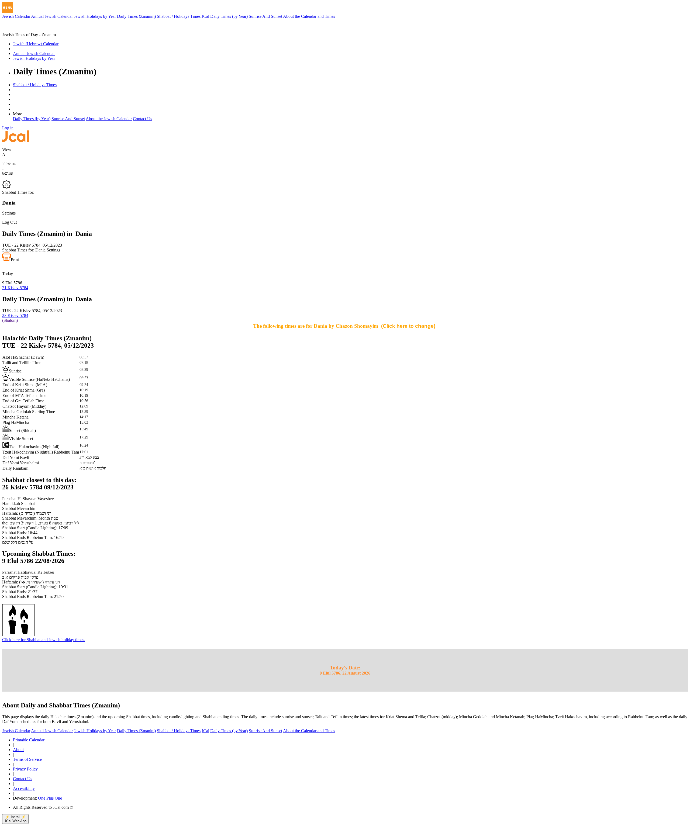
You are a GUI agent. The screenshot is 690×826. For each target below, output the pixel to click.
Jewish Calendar (16, 16)
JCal (205, 16)
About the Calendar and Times (309, 16)
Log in (7, 128)
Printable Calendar (28, 740)
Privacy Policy (25, 769)
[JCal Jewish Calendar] (25, 29)
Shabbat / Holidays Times (179, 16)
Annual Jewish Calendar (52, 16)
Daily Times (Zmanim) (136, 16)
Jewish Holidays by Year (95, 16)
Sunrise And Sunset (265, 16)
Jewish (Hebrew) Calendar (35, 44)
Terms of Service (27, 759)
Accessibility (24, 788)
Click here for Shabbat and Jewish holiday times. (43, 639)
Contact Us (142, 118)
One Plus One (50, 798)
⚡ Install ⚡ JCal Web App (15, 819)
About (18, 749)
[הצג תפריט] (7, 7)
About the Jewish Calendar (109, 118)
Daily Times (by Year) (229, 16)
